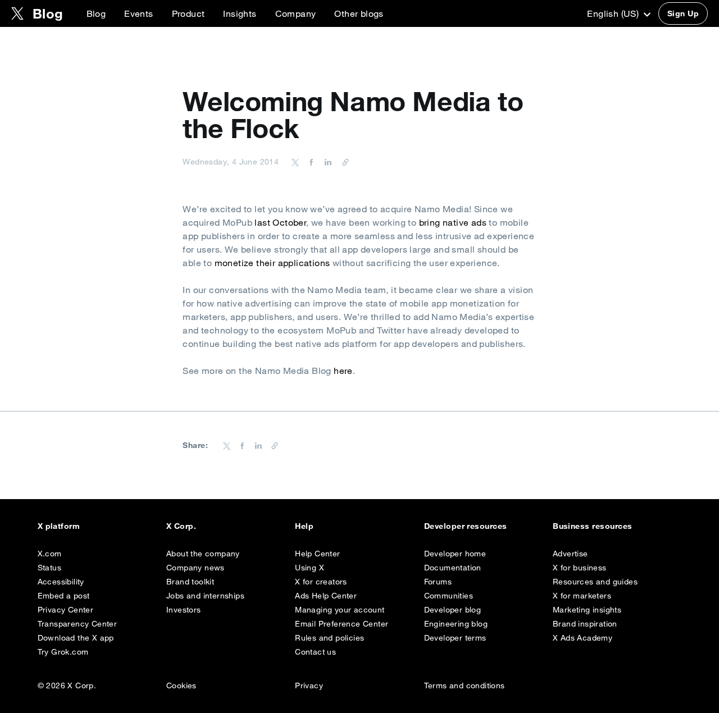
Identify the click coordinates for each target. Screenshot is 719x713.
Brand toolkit (190, 582)
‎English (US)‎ (614, 13)
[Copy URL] (342, 161)
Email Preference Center (341, 624)
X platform (59, 526)
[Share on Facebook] (309, 162)
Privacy (309, 685)
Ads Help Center (326, 596)
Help (304, 526)
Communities (448, 596)
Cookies (181, 685)
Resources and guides (595, 582)
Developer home (455, 554)
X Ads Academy (582, 638)
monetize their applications (272, 262)
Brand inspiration (585, 624)
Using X (309, 568)
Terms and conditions (464, 685)
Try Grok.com (63, 652)
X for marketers (582, 596)
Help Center (317, 554)
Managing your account (339, 610)
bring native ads (452, 222)
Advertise (570, 554)
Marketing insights (587, 610)
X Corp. (181, 526)
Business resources (592, 526)
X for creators (321, 582)
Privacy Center (66, 610)
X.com (50, 554)
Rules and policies (329, 638)
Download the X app (76, 638)
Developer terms (455, 638)
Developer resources (465, 526)
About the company (203, 554)
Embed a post (64, 596)
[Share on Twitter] (295, 162)
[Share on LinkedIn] (326, 162)
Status (49, 568)
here (343, 370)
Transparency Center (77, 624)
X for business (580, 568)
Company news (195, 568)
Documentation (452, 568)
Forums (438, 582)
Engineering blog (456, 624)
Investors (183, 610)
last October (280, 222)
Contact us (315, 652)
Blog (96, 13)
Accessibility (61, 582)
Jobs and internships (205, 596)
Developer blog (452, 610)
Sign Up (683, 13)
